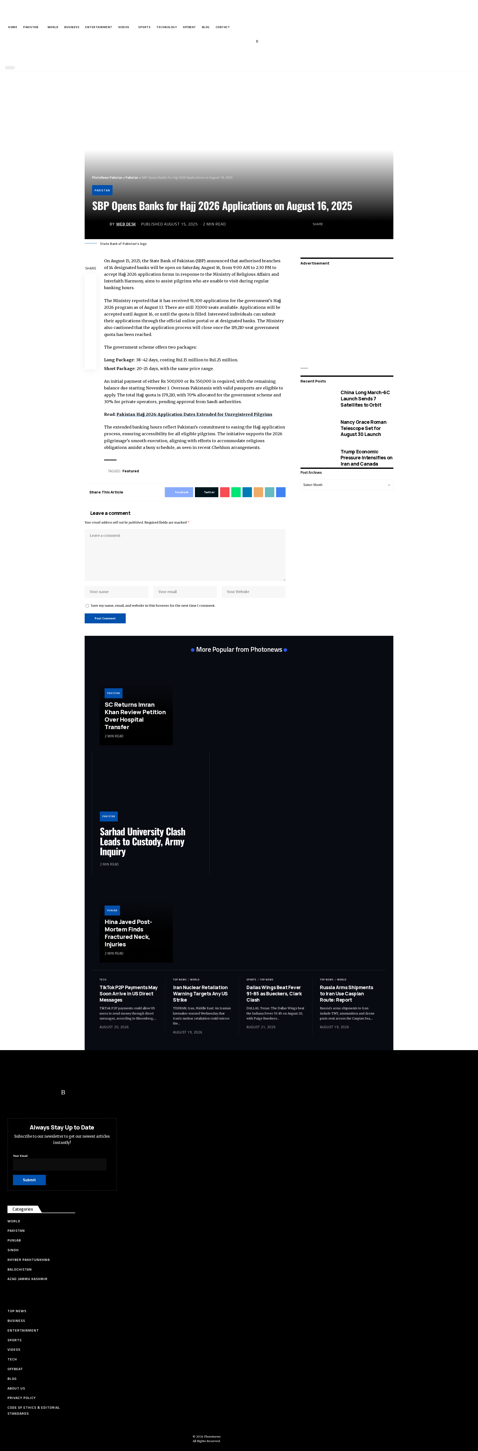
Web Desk (126, 224)
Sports (251, 979)
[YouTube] (234, 42)
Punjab (112, 910)
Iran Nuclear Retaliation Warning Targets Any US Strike (200, 993)
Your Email (20, 1155)
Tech (103, 979)
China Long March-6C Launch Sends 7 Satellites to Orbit (365, 398)
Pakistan (102, 190)
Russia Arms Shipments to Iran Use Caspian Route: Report (346, 993)
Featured (130, 471)
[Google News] (242, 42)
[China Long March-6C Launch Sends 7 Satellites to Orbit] (316, 399)
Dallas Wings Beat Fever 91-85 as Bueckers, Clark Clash (273, 993)
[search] (237, 57)
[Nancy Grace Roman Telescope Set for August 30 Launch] (316, 428)
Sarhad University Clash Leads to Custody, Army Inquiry (142, 841)
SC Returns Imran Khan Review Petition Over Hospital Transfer (135, 715)
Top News (179, 979)
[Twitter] (226, 42)
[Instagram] (249, 42)
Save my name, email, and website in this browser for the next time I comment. (153, 605)
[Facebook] (219, 42)
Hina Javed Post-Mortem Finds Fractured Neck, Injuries (128, 932)
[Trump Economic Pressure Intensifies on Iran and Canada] (316, 458)
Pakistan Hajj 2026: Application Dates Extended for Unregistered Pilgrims (194, 414)
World (194, 979)
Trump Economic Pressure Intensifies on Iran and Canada (367, 457)
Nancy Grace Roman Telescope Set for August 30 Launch (363, 428)
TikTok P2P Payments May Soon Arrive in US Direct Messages (129, 993)
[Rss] (257, 42)
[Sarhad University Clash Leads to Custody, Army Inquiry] (151, 790)
